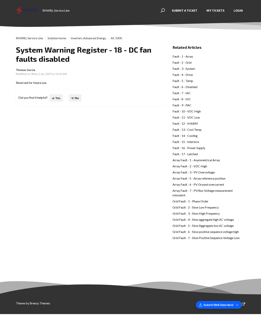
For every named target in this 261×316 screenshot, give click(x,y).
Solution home (57, 38)
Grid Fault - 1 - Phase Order (190, 201)
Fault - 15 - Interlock (186, 142)
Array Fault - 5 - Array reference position (199, 178)
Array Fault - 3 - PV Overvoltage (194, 172)
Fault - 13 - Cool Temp (187, 129)
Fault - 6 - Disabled (185, 87)
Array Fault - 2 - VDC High (190, 166)
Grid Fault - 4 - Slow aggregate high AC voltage (203, 219)
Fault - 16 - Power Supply (189, 148)
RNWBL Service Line (29, 38)
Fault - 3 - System (184, 68)
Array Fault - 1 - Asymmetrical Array (196, 160)
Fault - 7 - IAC (182, 93)
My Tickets (216, 10)
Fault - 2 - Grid (182, 62)
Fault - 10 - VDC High (187, 111)
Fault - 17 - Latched (185, 154)
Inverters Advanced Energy (88, 38)
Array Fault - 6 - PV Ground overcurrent (198, 184)
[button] (162, 10)
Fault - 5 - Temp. (183, 81)
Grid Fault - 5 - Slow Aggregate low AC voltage (203, 225)
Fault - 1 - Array (183, 56)
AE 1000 (116, 38)
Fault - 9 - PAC (182, 105)
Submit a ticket (184, 10)
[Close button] (237, 305)
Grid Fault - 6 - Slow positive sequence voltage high (206, 231)
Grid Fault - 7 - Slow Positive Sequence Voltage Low (206, 238)
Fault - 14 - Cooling (185, 135)
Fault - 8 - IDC (182, 99)
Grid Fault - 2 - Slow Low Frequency (196, 207)
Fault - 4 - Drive (183, 74)
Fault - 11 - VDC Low (186, 117)
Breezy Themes (40, 303)
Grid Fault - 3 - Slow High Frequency (196, 213)
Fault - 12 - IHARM (185, 123)
